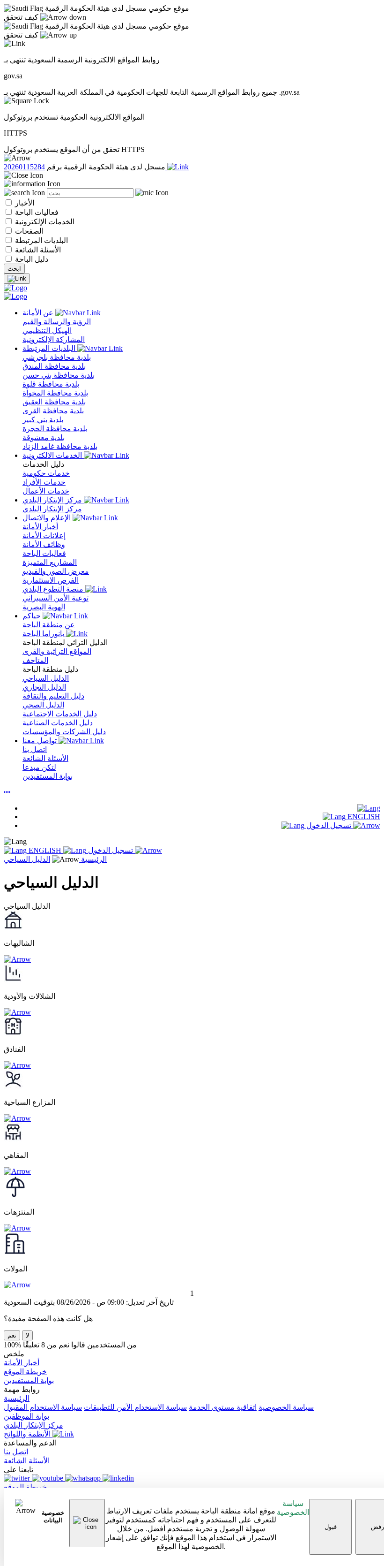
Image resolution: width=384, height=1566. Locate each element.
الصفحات (28, 231)
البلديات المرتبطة (40, 240)
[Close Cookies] (87, 1523)
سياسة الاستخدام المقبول (43, 1407)
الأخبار (23, 203)
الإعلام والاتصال (47, 518)
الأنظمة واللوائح (28, 1434)
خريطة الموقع (25, 1372)
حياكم (32, 616)
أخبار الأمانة (21, 1363)
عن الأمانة (38, 313)
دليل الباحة (30, 259)
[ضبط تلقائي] (7, 792)
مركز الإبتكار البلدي (53, 500)
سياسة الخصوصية (293, 1507)
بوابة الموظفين (26, 1416)
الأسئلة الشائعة (37, 250)
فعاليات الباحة (36, 212)
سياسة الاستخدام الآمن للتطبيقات (135, 1407)
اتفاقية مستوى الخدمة (223, 1407)
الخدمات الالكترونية (53, 455)
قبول (331, 1526)
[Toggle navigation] (17, 279)
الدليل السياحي (27, 859)
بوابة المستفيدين (29, 1380)
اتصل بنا (16, 1452)
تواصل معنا (40, 741)
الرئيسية (93, 859)
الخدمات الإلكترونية (43, 222)
